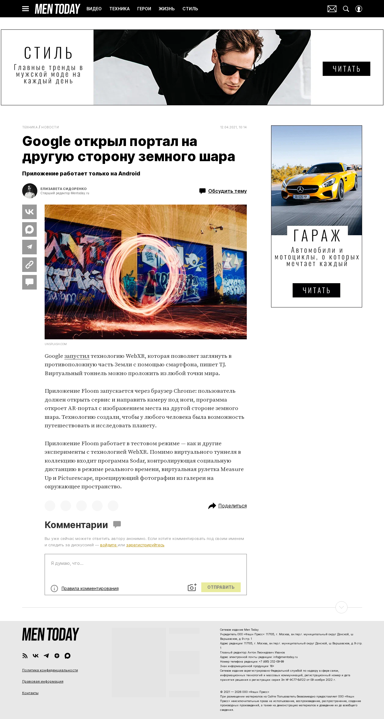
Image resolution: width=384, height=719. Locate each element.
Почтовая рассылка (332, 8)
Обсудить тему (227, 191)
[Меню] (25, 8)
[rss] (25, 656)
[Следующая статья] (192, 607)
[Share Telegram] (29, 247)
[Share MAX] (29, 229)
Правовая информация (42, 681)
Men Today (57, 8)
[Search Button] (346, 8)
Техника (30, 127)
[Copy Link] (29, 264)
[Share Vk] (29, 212)
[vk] (36, 656)
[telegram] (46, 656)
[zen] (57, 656)
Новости (50, 127)
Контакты (30, 693)
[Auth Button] (358, 8)
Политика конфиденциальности (50, 670)
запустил (77, 356)
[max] (67, 656)
